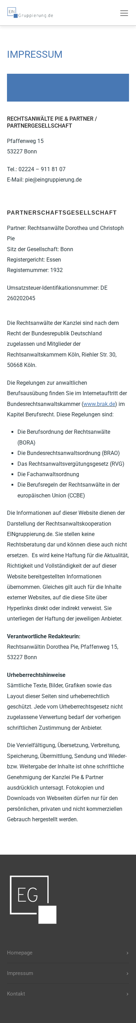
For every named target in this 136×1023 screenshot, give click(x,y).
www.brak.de (99, 404)
